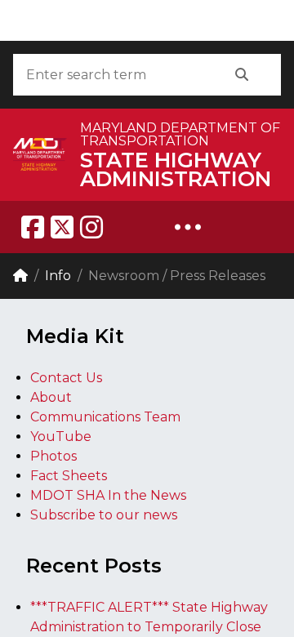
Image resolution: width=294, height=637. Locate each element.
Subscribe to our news (103, 515)
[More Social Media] (187, 227)
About (51, 397)
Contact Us (66, 377)
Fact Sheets (68, 475)
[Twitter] (62, 227)
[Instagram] (91, 227)
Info (58, 275)
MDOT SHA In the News (108, 495)
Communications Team (105, 417)
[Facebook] (32, 227)
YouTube (60, 436)
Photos (53, 456)
